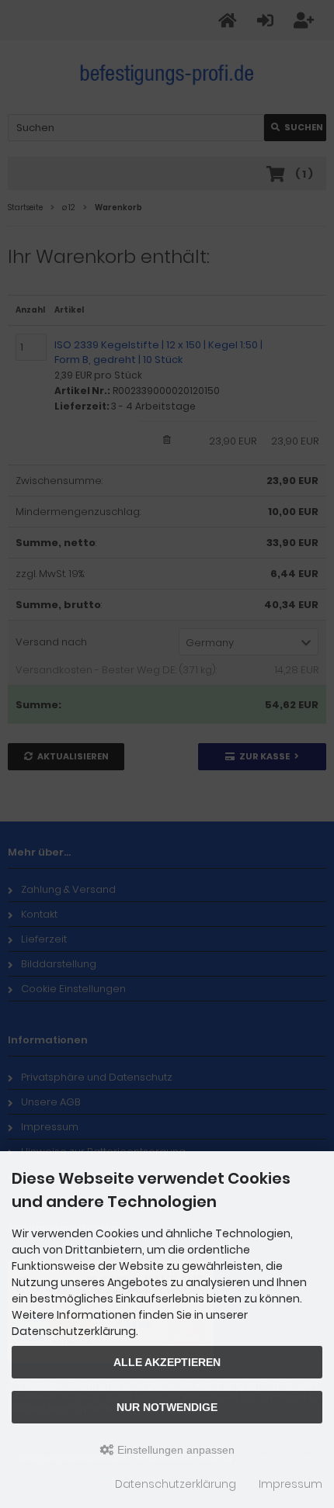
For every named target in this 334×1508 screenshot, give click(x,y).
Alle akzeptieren (167, 1362)
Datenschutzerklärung (175, 1484)
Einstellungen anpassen (174, 1450)
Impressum (290, 1484)
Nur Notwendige (167, 1407)
